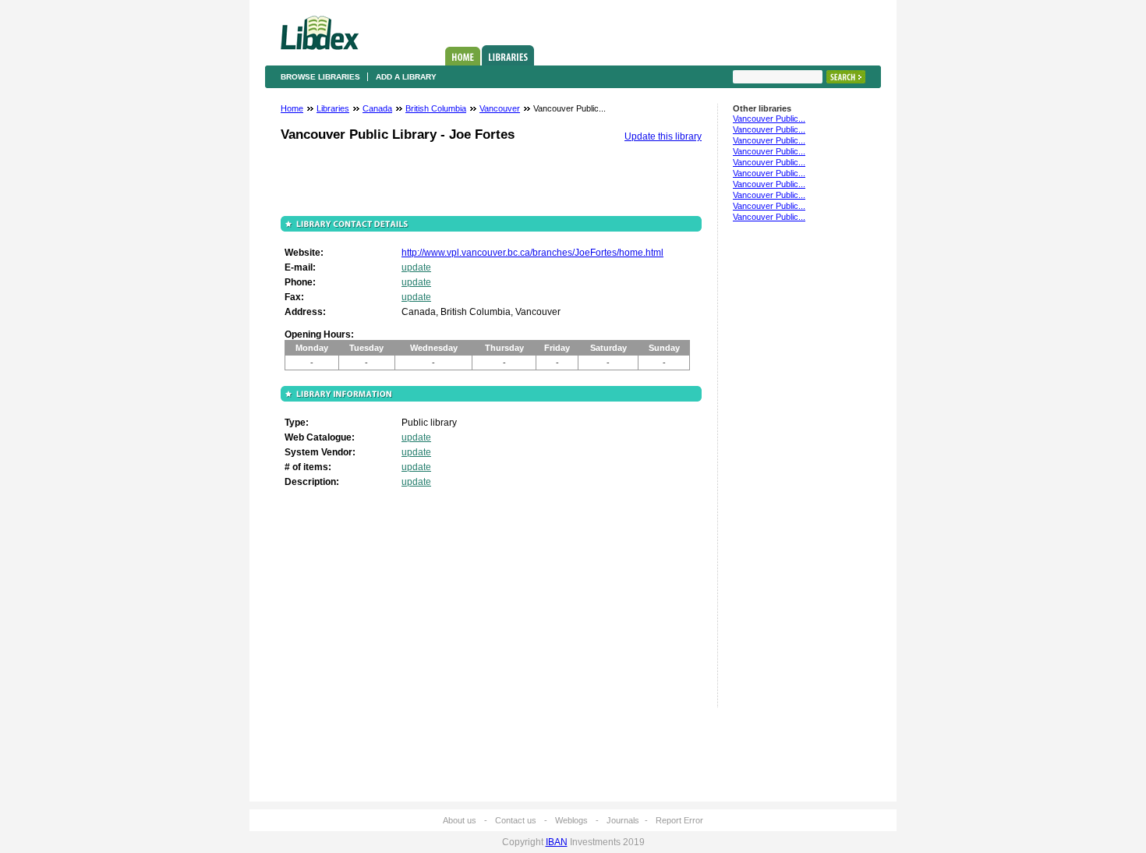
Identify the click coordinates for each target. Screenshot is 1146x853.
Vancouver (499, 108)
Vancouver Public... (769, 118)
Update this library (663, 136)
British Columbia (435, 108)
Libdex (320, 33)
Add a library (406, 77)
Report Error (679, 820)
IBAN (557, 842)
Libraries (508, 55)
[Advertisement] (779, 472)
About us (459, 820)
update (416, 267)
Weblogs (571, 820)
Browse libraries (320, 77)
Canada (377, 108)
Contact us (515, 820)
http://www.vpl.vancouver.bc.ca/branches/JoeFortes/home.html (532, 252)
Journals (623, 820)
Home (462, 56)
